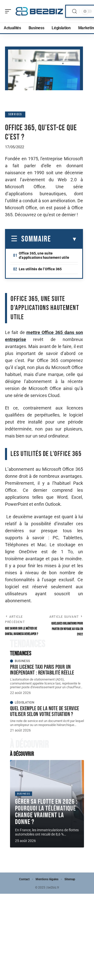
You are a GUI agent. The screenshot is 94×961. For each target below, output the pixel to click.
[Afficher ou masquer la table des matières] (64, 239)
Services (15, 114)
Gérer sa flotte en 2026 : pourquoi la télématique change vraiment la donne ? (46, 812)
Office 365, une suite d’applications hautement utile (44, 255)
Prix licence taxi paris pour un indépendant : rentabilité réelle (42, 670)
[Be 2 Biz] (39, 11)
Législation (25, 702)
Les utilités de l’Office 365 (40, 269)
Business (22, 661)
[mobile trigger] (9, 11)
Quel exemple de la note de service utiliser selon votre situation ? (44, 711)
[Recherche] (74, 11)
